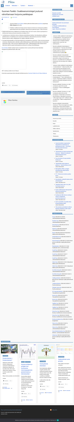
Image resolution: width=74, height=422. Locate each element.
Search (71, 5)
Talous (54, 133)
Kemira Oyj (54, 295)
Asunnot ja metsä (57, 118)
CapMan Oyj (55, 303)
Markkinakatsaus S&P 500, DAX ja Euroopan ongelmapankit (39, 92)
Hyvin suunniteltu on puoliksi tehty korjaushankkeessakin (63, 202)
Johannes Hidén (7, 388)
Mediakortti (19, 410)
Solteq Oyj (54, 335)
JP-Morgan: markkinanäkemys (59, 26)
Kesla (53, 233)
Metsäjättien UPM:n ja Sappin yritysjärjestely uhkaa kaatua (62, 169)
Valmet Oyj (54, 262)
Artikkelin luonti (55, 16)
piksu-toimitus (14, 17)
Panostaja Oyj (55, 225)
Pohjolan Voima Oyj (56, 287)
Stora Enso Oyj (55, 311)
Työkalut (22, 5)
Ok (57, 420)
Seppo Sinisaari (49, 392)
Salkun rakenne (56, 128)
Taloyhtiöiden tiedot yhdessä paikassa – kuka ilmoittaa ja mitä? (63, 164)
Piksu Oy (3, 410)
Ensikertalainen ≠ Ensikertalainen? (8, 359)
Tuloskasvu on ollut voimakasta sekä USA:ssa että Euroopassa (62, 86)
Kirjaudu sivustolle (56, 13)
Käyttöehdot (13, 410)
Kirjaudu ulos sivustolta (57, 14)
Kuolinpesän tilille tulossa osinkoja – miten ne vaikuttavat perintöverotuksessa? (64, 196)
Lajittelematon (56, 126)
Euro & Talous (20, 23)
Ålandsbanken (55, 246)
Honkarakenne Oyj (56, 236)
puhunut (41, 23)
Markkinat (30, 5)
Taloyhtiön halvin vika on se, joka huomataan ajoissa (63, 185)
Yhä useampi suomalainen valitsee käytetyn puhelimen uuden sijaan (64, 207)
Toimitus (8, 410)
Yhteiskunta (55, 136)
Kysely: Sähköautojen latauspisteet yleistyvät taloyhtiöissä (64, 190)
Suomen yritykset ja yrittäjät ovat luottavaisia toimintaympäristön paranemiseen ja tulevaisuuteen (26, 369)
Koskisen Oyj (55, 221)
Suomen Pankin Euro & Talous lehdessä (38, 73)
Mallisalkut (14, 5)
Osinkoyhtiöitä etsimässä (44, 365)
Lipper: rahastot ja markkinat (59, 29)
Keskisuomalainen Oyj (57, 319)
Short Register (55, 27)
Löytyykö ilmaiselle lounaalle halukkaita (13, 92)
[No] (72, 420)
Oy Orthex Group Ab (56, 270)
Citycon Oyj (55, 323)
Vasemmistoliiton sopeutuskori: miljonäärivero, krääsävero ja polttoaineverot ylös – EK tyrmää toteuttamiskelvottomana (63, 145)
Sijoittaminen (56, 131)
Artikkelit (7, 5)
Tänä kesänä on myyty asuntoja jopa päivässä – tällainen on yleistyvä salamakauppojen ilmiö (64, 153)
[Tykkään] (2, 19)
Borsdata (54, 24)
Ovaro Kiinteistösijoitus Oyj (58, 331)
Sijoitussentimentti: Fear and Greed (60, 23)
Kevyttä (54, 121)
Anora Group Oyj (56, 240)
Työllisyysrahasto (56, 278)
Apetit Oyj (54, 229)
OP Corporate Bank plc (57, 291)
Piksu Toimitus (30, 400)
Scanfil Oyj (54, 250)
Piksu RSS (54, 410)
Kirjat (54, 123)
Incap (53, 217)
